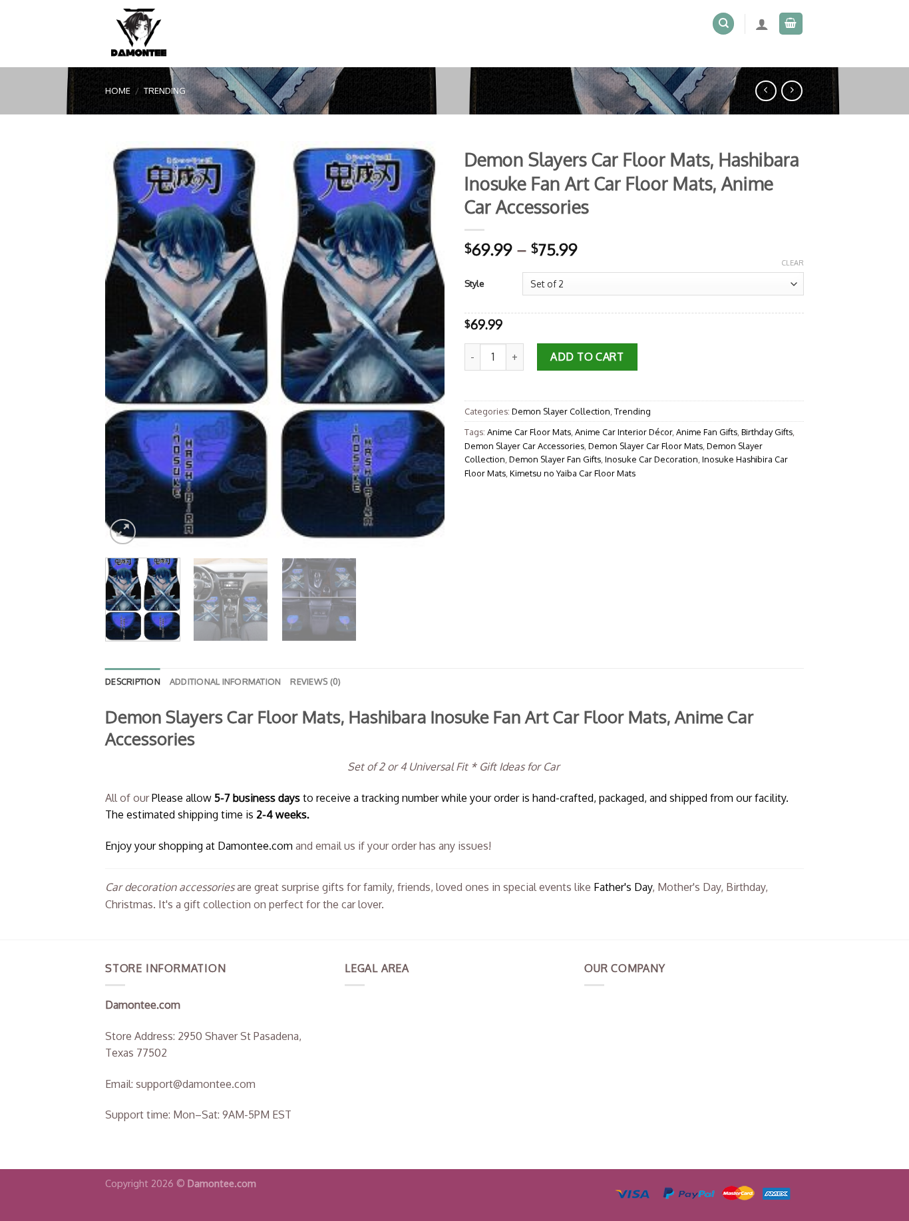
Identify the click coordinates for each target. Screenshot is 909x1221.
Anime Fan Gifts (706, 432)
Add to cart (587, 356)
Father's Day (623, 887)
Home (117, 90)
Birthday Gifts (767, 432)
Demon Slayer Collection (561, 411)
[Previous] (128, 344)
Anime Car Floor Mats (529, 432)
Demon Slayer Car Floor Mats (645, 445)
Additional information (225, 681)
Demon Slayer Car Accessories (524, 445)
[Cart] (791, 24)
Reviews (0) (315, 681)
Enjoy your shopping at (161, 845)
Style (474, 283)
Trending (165, 90)
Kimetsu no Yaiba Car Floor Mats (573, 473)
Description (132, 681)
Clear (792, 262)
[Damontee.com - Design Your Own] (144, 33)
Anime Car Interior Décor (623, 432)
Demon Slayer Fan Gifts (555, 459)
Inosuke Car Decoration (651, 459)
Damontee (255, 845)
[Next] (421, 344)
